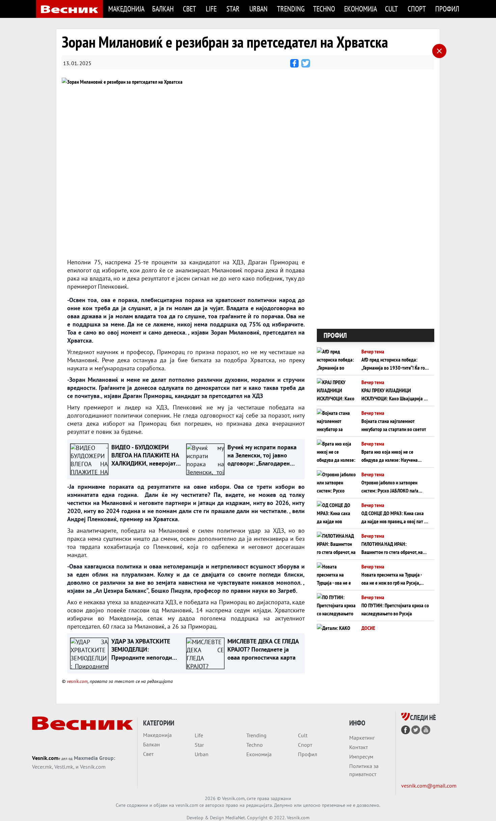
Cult (391, 9)
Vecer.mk (42, 766)
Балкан (163, 9)
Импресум (361, 756)
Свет (189, 9)
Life (211, 9)
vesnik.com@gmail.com (429, 785)
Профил (447, 9)
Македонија (126, 9)
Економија (360, 9)
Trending (291, 9)
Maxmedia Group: (94, 757)
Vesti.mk (63, 766)
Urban (258, 9)
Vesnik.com (45, 757)
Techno (324, 9)
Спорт (417, 9)
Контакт (358, 747)
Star (233, 9)
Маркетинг (362, 737)
